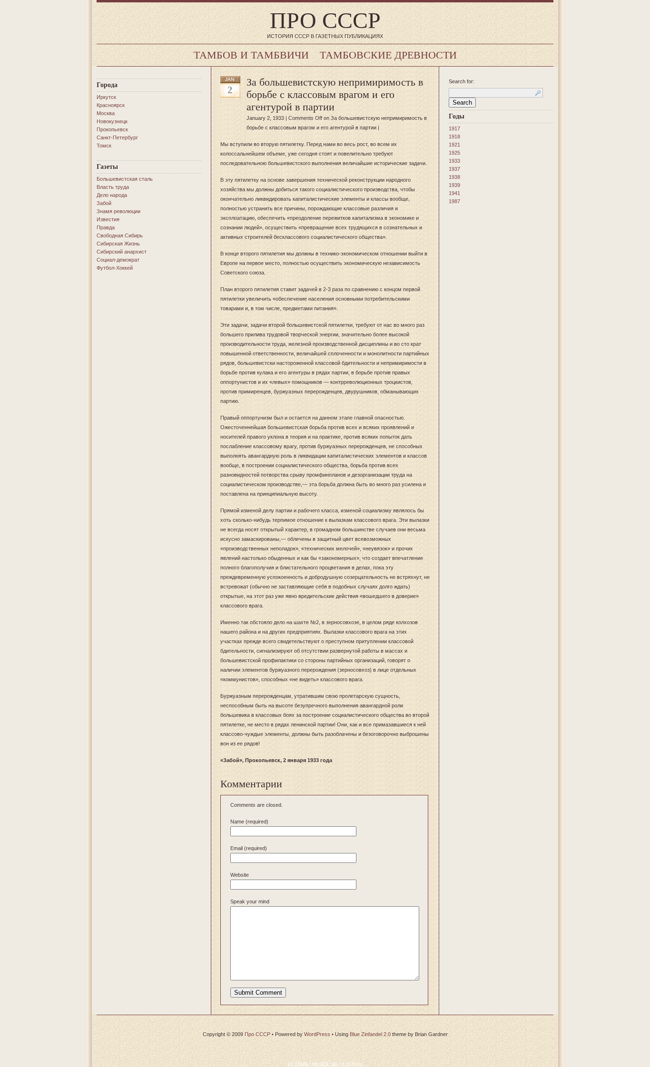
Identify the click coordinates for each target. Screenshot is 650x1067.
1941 (454, 193)
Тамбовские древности (388, 55)
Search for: (461, 81)
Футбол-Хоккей (115, 268)
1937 (454, 169)
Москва (106, 113)
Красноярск (111, 105)
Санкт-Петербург (117, 137)
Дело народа (112, 195)
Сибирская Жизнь (118, 243)
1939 (454, 185)
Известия (108, 219)
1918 (454, 136)
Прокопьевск (112, 129)
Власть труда (113, 187)
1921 (454, 144)
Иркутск (106, 97)
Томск (104, 145)
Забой (104, 203)
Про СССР (325, 20)
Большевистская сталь (125, 179)
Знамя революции (118, 211)
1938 (454, 177)
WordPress (317, 1034)
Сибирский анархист (122, 252)
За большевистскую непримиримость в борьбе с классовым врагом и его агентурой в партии (334, 94)
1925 (454, 153)
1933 (454, 161)
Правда (106, 227)
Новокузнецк (112, 121)
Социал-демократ (118, 260)
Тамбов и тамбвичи (251, 55)
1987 (454, 201)
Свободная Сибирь (120, 235)
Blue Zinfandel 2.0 (370, 1034)
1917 (454, 128)
